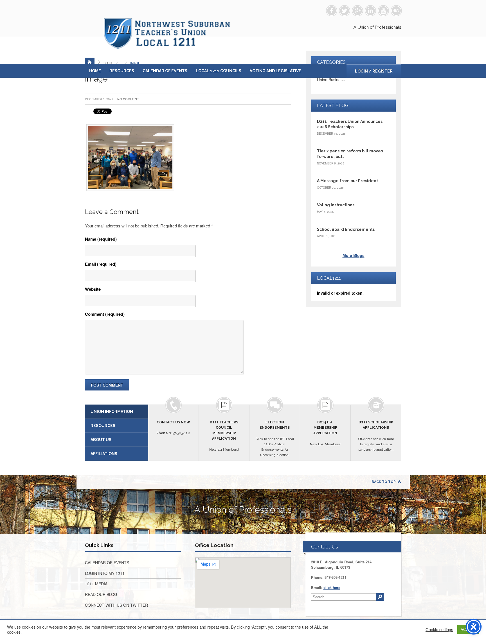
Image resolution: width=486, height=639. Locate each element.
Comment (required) (105, 314)
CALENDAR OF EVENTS (107, 562)
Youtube (383, 11)
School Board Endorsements (346, 229)
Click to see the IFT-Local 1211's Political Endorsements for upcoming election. (275, 438)
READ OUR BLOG (101, 594)
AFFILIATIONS (104, 453)
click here (331, 587)
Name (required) (101, 239)
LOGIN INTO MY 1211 (105, 573)
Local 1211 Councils (218, 71)
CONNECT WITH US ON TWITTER (116, 605)
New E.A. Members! (325, 433)
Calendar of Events (165, 71)
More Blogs (353, 255)
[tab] (116, 412)
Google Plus (357, 11)
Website (93, 289)
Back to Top (384, 482)
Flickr (396, 11)
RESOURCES (103, 425)
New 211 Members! (224, 435)
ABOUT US (101, 439)
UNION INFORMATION (112, 411)
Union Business (331, 79)
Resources (121, 71)
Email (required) (100, 264)
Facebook (332, 11)
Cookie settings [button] (439, 629)
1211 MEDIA (96, 583)
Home (95, 71)
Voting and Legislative (275, 71)
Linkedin (370, 11)
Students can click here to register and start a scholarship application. (376, 435)
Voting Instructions (335, 205)
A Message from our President (347, 181)
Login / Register (374, 71)
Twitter (344, 11)
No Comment (128, 99)
